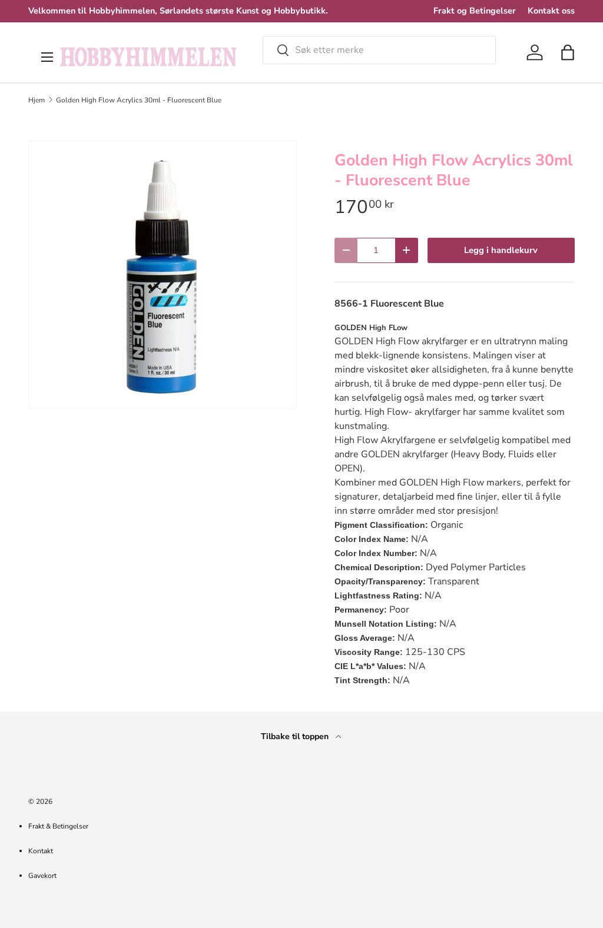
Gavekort (42, 875)
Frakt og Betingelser (474, 10)
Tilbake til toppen (296, 736)
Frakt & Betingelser (58, 826)
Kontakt (40, 851)
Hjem (36, 100)
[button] (568, 52)
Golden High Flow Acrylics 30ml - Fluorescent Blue (138, 100)
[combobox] (379, 50)
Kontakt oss (551, 10)
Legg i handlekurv (501, 250)
